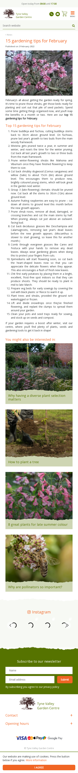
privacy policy (51, 687)
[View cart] (64, 13)
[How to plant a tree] (39, 434)
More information (36, 760)
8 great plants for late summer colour (38, 524)
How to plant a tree (23, 462)
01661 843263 (51, 14)
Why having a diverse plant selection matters (36, 397)
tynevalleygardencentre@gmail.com (58, 14)
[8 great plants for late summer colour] (39, 497)
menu (72, 16)
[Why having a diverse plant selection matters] (39, 368)
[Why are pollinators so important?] (39, 560)
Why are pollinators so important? (35, 587)
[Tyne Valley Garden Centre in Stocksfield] (17, 13)
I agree (39, 767)
